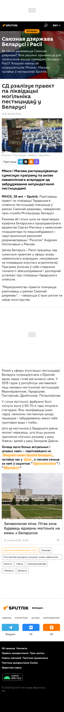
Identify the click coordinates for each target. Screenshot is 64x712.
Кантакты (22, 648)
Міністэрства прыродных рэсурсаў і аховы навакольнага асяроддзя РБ (32, 557)
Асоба (35, 617)
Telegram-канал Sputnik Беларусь (27, 455)
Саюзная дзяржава (37, 563)
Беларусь (22, 570)
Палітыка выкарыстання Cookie (20, 662)
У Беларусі (8, 570)
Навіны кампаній (11, 658)
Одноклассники (44, 463)
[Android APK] (13, 678)
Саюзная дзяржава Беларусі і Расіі (20, 550)
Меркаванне (51, 617)
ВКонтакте (11, 468)
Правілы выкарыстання (15, 653)
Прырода (45, 550)
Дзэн (27, 459)
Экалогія (7, 563)
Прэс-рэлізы (37, 653)
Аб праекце (8, 648)
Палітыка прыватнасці (35, 658)
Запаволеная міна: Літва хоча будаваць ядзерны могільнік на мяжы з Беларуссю (32, 528)
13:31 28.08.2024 (11, 113)
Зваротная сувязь (12, 667)
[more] (58, 540)
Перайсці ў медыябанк (39, 155)
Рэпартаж (21, 617)
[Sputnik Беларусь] (11, 26)
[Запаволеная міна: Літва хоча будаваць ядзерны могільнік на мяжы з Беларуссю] (32, 496)
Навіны (19, 563)
